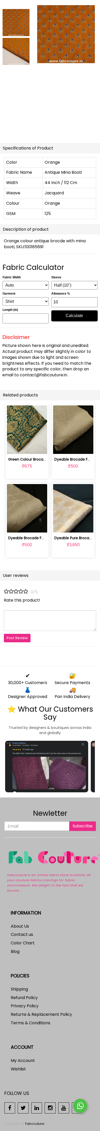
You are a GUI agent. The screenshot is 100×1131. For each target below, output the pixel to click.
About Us (20, 926)
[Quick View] (39, 447)
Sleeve (56, 277)
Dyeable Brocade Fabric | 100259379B (41, 537)
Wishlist (18, 1069)
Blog (15, 951)
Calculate (74, 315)
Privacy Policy (24, 1006)
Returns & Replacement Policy (41, 1014)
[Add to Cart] (15, 447)
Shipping (19, 989)
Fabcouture (34, 1123)
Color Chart (23, 943)
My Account (23, 1060)
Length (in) (10, 310)
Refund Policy (24, 998)
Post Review (17, 638)
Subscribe (83, 826)
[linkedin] (36, 1108)
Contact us (22, 934)
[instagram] (50, 1108)
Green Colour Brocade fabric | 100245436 (45, 459)
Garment (9, 293)
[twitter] (23, 1108)
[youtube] (63, 1108)
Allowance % (60, 293)
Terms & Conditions (30, 1023)
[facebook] (9, 1108)
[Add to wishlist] (27, 447)
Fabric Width (12, 277)
